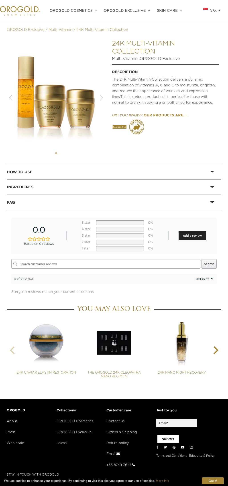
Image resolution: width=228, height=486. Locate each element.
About (12, 421)
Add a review (192, 235)
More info (162, 480)
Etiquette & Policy (202, 455)
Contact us (115, 421)
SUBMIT (168, 439)
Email (111, 454)
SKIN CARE (167, 10)
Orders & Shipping (121, 432)
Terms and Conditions (171, 455)
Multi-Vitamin (60, 30)
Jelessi (62, 443)
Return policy (117, 443)
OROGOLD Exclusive (125, 10)
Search (209, 264)
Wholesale (15, 443)
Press (11, 432)
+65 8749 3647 (118, 465)
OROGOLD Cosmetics (71, 10)
